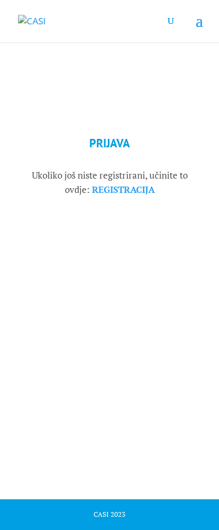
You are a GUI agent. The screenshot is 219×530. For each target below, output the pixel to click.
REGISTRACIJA (123, 189)
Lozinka (41, 277)
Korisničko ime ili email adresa (84, 229)
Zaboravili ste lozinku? (109, 435)
